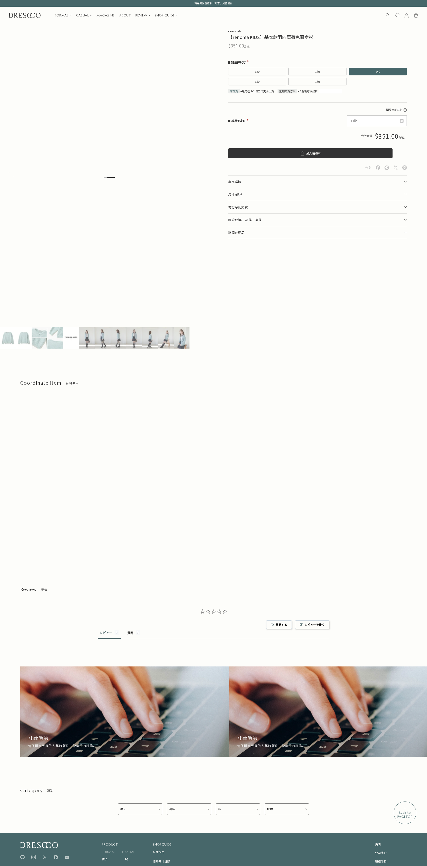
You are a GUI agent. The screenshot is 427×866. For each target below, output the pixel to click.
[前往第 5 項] (71, 338)
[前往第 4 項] (55, 338)
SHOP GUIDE (165, 15)
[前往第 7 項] (103, 338)
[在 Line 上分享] (404, 167)
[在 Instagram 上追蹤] (33, 857)
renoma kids (234, 31)
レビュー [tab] (106, 633)
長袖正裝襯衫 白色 (32, 536)
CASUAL (82, 15)
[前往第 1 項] (8, 338)
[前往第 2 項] (24, 338)
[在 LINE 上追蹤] (22, 857)
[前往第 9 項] (134, 338)
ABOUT (125, 15)
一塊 (125, 859)
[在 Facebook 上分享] (378, 167)
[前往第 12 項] (181, 338)
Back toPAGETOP (405, 815)
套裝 (172, 809)
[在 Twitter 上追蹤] (44, 857)
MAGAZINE (106, 15)
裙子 (123, 809)
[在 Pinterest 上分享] (387, 168)
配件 (270, 809)
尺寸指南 (158, 852)
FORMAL (61, 15)
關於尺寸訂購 (161, 861)
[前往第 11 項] (166, 338)
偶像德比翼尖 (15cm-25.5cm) (239, 536)
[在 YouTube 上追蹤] (67, 857)
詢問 (378, 844)
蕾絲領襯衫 (127, 536)
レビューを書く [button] (314, 625)
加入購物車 (313, 153)
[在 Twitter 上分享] (395, 167)
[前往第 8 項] (118, 338)
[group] (124, 711)
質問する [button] (281, 625)
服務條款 (381, 861)
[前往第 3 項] (39, 338)
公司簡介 (381, 853)
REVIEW (141, 15)
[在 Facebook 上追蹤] (56, 857)
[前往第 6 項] (87, 338)
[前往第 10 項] (150, 338)
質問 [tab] (130, 633)
